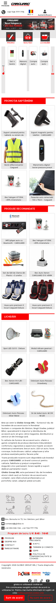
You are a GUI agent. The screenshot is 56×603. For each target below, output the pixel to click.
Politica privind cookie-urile (31, 593)
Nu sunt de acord (40, 597)
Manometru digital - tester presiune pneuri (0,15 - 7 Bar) (42, 167)
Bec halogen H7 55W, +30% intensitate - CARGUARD (14, 200)
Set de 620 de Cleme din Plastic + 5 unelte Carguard (14, 275)
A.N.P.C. (36, 544)
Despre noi (10, 542)
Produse (9, 538)
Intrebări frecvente (36, 539)
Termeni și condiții (43, 547)
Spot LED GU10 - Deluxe (14, 348)
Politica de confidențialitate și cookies (40, 556)
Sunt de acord (14, 597)
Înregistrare (12, 548)
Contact (10, 545)
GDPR (35, 551)
